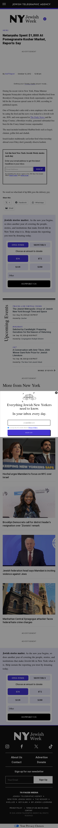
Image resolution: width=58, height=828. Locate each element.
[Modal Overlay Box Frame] (29, 414)
